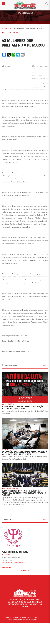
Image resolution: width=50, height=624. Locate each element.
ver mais (45, 366)
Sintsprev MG (25, 5)
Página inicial (7, 28)
